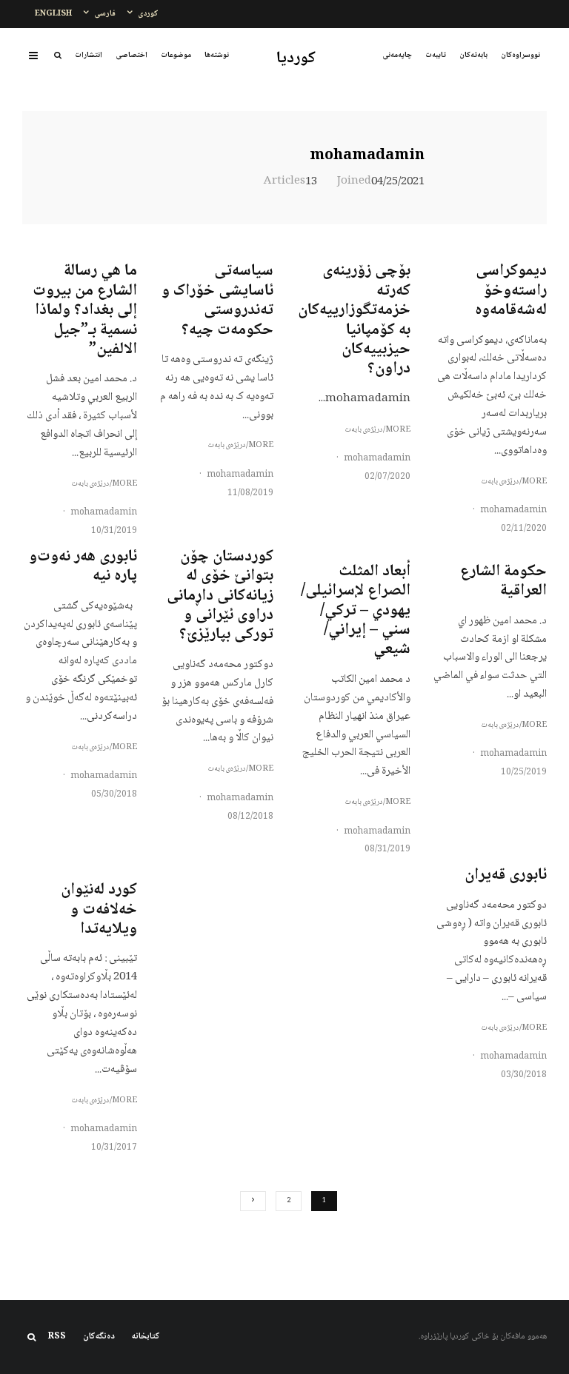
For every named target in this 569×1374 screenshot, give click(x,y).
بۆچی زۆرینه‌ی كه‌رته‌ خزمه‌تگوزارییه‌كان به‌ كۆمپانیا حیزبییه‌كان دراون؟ (354, 319)
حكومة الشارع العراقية (503, 581)
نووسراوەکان (520, 55)
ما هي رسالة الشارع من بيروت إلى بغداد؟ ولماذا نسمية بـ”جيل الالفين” (85, 310)
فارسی (105, 14)
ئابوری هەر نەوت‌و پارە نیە (83, 566)
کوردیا (296, 58)
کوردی (148, 14)
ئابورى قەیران (506, 875)
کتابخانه (146, 1337)
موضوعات (176, 55)
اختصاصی (131, 55)
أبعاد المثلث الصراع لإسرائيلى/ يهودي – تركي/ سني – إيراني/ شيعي (355, 611)
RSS (57, 1337)
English (53, 14)
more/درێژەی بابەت (514, 482)
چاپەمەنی (397, 55)
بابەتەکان (473, 55)
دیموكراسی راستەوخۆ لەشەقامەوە (511, 290)
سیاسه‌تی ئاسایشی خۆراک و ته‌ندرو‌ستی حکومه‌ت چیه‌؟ (217, 300)
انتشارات (88, 55)
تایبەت (435, 55)
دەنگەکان (99, 1337)
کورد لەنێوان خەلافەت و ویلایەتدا (99, 909)
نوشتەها (216, 55)
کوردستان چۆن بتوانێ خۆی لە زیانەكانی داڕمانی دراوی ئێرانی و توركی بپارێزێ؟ (220, 596)
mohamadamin (367, 156)
